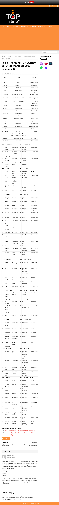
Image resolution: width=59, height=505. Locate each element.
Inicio (2, 26)
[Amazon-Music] (46, 67)
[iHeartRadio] (46, 63)
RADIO (31, 2)
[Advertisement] (29, 39)
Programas (24, 26)
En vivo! (49, 26)
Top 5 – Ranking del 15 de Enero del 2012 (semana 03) (19, 433)
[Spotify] (42, 67)
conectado (15, 496)
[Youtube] (57, 6)
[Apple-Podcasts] (42, 63)
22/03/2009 (6, 73)
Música (7, 438)
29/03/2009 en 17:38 (11, 457)
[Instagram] (55, 6)
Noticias (9, 26)
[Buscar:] (49, 52)
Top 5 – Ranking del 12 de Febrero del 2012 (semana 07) (19, 435)
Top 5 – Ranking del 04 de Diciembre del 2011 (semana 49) (20, 430)
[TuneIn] (51, 63)
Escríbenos (33, 26)
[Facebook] (49, 6)
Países (12, 73)
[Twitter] (52, 6)
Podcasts (15, 26)
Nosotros (41, 26)
